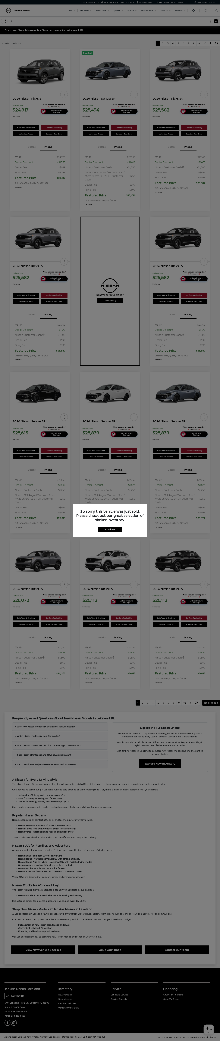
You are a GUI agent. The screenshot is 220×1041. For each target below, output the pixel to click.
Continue (110, 529)
